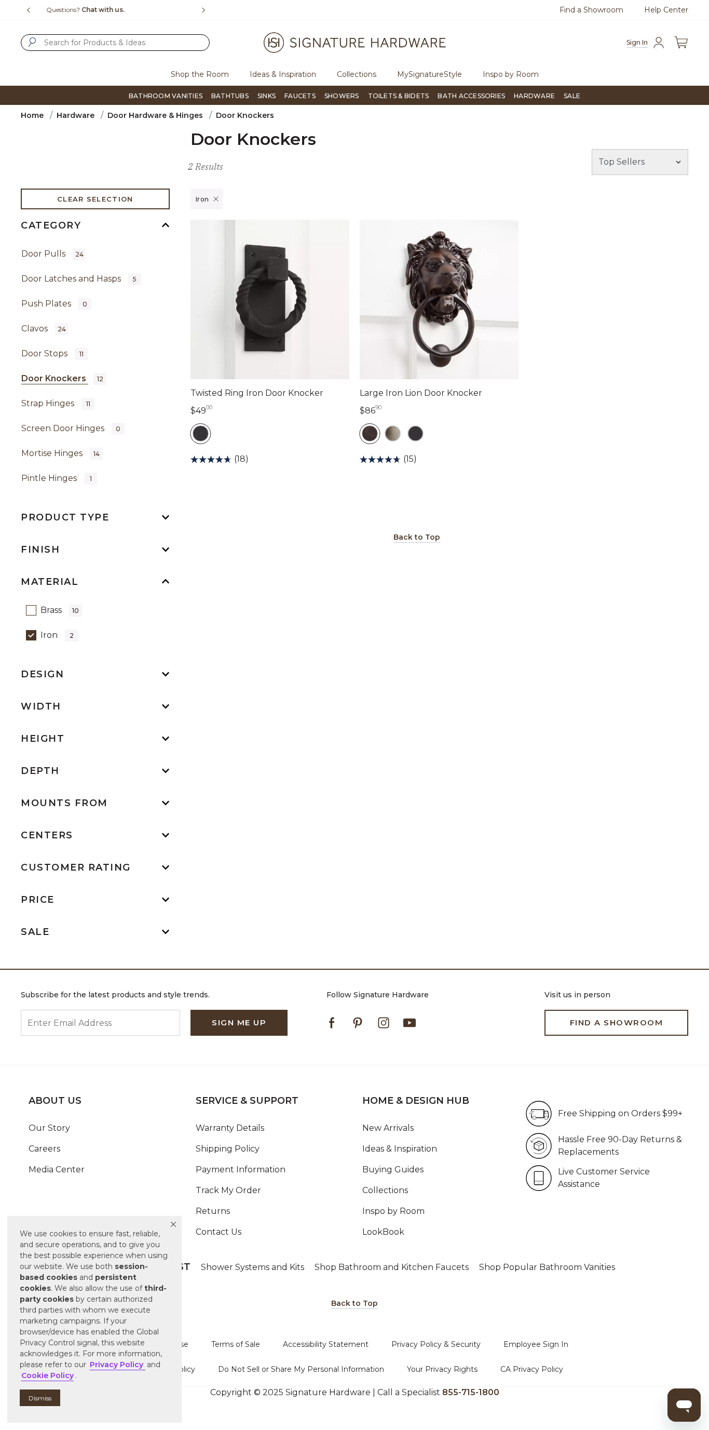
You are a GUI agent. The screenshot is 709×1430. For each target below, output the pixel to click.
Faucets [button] (300, 96)
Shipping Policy (228, 1149)
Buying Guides (393, 1169)
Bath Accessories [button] (471, 96)
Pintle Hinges (56, 478)
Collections (385, 1190)
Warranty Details (230, 1128)
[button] (173, 1224)
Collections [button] (356, 74)
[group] (118, 10)
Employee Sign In (535, 1344)
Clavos (43, 328)
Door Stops (52, 353)
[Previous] (28, 10)
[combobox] (115, 42)
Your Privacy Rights (442, 1369)
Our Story (49, 1128)
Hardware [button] (534, 96)
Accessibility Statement (326, 1344)
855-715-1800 (470, 1392)
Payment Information (240, 1169)
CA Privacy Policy (531, 1369)
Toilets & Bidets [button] (398, 96)
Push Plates (54, 304)
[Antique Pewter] (393, 433)
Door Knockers (62, 378)
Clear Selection (95, 199)
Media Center (57, 1169)
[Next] (207, 10)
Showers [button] (341, 96)
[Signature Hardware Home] (354, 42)
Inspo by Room (393, 1211)
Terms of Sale (235, 1344)
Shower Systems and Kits (252, 1267)
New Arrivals (388, 1128)
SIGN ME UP (239, 1022)
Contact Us (218, 1232)
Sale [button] (572, 96)
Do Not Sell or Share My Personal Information (301, 1369)
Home (32, 115)
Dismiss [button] (40, 1398)
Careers (44, 1149)
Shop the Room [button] (200, 74)
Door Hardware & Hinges (155, 115)
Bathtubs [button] (230, 96)
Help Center (666, 10)
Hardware (75, 115)
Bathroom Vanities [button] (165, 96)
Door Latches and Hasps (79, 279)
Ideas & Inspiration (399, 1149)
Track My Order (228, 1190)
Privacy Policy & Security (436, 1344)
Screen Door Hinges (70, 428)
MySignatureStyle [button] (429, 74)
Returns (213, 1211)
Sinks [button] (266, 96)
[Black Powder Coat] (201, 433)
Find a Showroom (591, 10)
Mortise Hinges (60, 453)
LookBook (383, 1232)
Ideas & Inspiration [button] (283, 74)
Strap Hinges (55, 403)
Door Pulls (52, 254)
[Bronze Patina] (370, 433)
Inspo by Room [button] (511, 74)
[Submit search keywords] (32, 42)
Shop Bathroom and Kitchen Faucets (392, 1267)
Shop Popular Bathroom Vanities (547, 1267)
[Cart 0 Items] (681, 42)
